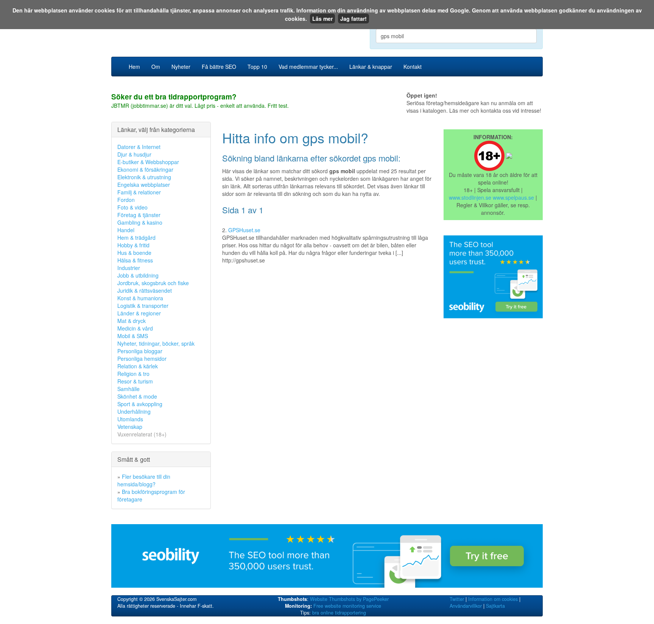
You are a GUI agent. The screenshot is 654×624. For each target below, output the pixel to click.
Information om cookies (493, 599)
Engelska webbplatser (143, 184)
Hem (134, 66)
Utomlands (130, 419)
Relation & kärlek (137, 366)
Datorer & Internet (138, 147)
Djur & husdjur (134, 154)
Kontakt (412, 66)
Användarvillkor (466, 605)
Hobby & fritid (133, 245)
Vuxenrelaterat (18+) (142, 434)
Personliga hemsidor (142, 358)
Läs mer (322, 18)
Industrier (128, 268)
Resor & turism (135, 381)
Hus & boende (134, 252)
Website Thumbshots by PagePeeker (349, 599)
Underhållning (134, 411)
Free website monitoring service (347, 605)
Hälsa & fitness (135, 260)
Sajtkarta (495, 605)
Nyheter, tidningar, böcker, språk (156, 343)
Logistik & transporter (142, 305)
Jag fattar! (353, 18)
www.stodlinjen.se (470, 197)
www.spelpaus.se (513, 197)
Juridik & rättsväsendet (144, 290)
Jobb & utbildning (138, 275)
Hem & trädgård (136, 237)
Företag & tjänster (138, 215)
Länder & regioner (139, 313)
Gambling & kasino (139, 222)
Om (155, 66)
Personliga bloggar (139, 351)
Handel (125, 230)
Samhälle (128, 389)
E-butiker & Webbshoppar (148, 162)
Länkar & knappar (370, 66)
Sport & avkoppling (139, 404)
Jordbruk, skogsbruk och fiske (153, 283)
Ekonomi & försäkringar (145, 169)
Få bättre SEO (219, 66)
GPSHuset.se (244, 230)
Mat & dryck (131, 320)
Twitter (457, 599)
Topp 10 (257, 66)
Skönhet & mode (137, 396)
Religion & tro (133, 373)
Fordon (126, 199)
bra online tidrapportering (339, 612)
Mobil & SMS (132, 336)
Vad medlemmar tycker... (308, 66)
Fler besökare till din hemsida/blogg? (143, 480)
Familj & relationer (139, 192)
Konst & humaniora (140, 298)
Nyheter (180, 66)
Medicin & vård (135, 328)
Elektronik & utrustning (144, 177)
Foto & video (132, 207)
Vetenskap (129, 426)
